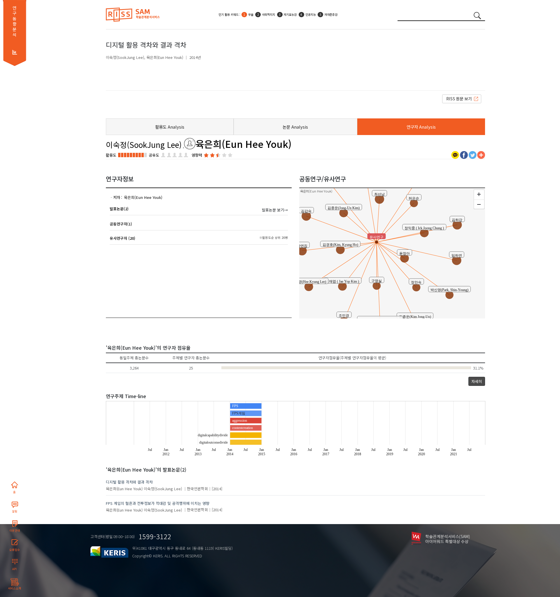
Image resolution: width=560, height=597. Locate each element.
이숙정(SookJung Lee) (125, 57)
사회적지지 (268, 14)
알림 (14, 511)
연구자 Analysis (421, 127)
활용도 (111, 155)
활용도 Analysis (169, 127)
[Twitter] (473, 154)
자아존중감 (330, 14)
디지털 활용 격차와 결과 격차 (129, 482)
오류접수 (14, 550)
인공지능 (310, 14)
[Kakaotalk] (455, 154)
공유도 (154, 155)
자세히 (476, 381)
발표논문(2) (119, 208)
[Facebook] (464, 154)
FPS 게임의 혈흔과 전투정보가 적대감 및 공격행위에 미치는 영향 (157, 503)
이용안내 (14, 530)
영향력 (197, 155)
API (14, 569)
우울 (250, 14)
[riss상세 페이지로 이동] (461, 98)
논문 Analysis (295, 127)
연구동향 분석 (14, 21)
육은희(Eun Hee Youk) (164, 57)
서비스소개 (14, 588)
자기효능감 (290, 14)
